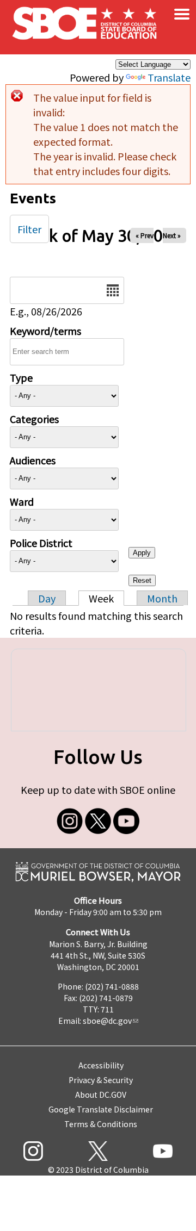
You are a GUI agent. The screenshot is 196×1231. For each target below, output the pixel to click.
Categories (34, 419)
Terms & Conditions (100, 1123)
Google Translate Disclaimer (100, 1109)
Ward (22, 501)
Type (21, 377)
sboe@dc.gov (107, 1020)
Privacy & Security (101, 1079)
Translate (169, 77)
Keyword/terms (45, 331)
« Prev (145, 235)
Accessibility (101, 1065)
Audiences (33, 460)
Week (101, 598)
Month (162, 598)
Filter (29, 229)
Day (47, 598)
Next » (172, 235)
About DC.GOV (100, 1094)
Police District (41, 543)
